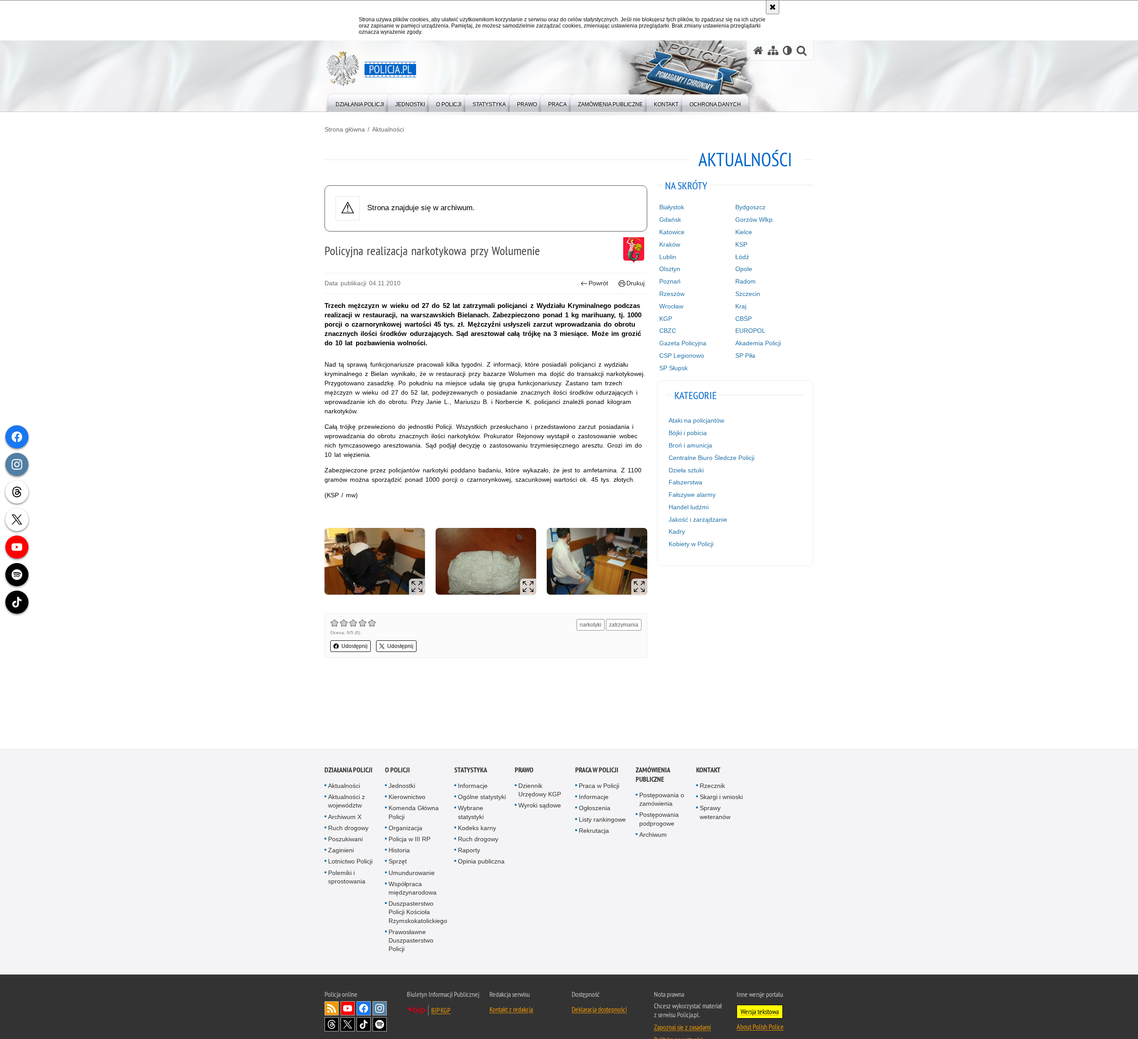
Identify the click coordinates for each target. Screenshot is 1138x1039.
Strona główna (345, 129)
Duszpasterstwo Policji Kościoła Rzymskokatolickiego (418, 912)
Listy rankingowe (602, 819)
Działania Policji (349, 770)
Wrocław (671, 306)
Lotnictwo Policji (350, 861)
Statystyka (470, 770)
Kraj (740, 306)
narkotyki (590, 625)
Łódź (742, 256)
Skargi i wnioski (721, 797)
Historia (399, 850)
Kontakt (708, 770)
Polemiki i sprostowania (346, 877)
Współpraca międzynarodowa (413, 888)
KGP (665, 318)
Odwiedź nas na (348, 1009)
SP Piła (745, 355)
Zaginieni (341, 850)
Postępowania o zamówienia (661, 799)
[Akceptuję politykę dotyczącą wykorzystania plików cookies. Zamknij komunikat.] (772, 7)
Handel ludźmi (689, 507)
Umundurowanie (412, 872)
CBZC (667, 330)
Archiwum (653, 835)
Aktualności (388, 129)
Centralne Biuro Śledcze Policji (711, 457)
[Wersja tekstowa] (787, 50)
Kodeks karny (477, 828)
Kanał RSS (332, 1009)
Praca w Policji (596, 770)
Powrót (598, 283)
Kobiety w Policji (691, 543)
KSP (741, 244)
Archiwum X (344, 816)
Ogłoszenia (594, 808)
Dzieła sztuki (686, 470)
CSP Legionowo (681, 355)
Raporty (469, 850)
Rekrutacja (594, 831)
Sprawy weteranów (715, 812)
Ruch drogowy (348, 828)
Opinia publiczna (481, 861)
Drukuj (635, 283)
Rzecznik (712, 786)
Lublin (667, 256)
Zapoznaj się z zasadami (682, 1027)
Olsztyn (669, 268)
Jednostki (402, 786)
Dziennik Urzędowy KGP (539, 790)
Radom (745, 281)
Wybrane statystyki (471, 812)
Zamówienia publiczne (653, 775)
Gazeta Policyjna (682, 343)
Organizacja (405, 828)
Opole (743, 268)
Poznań (670, 281)
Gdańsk (670, 219)
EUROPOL (750, 330)
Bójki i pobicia (688, 432)
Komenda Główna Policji (414, 812)
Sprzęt (398, 861)
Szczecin (747, 293)
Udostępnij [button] (354, 646)
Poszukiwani (345, 839)
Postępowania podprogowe (659, 819)
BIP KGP (440, 1010)
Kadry (677, 531)
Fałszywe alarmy (692, 494)
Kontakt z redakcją (511, 1009)
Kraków (669, 244)
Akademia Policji (758, 343)
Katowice (672, 232)
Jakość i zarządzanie (698, 519)
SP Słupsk (673, 368)
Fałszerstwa (685, 482)
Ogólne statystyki (482, 797)
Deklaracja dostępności (599, 1009)
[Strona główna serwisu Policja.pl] (758, 50)
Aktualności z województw (346, 801)
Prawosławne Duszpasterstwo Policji (411, 941)
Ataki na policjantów (696, 420)
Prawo (524, 770)
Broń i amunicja (690, 445)
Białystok (671, 207)
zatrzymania (623, 625)
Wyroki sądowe (539, 805)
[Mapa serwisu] (773, 50)
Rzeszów (672, 293)
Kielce (743, 232)
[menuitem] (360, 102)
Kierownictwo (407, 797)
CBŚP (743, 318)
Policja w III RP (409, 839)
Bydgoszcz (750, 207)
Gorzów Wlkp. (754, 219)
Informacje (473, 786)
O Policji (397, 770)
